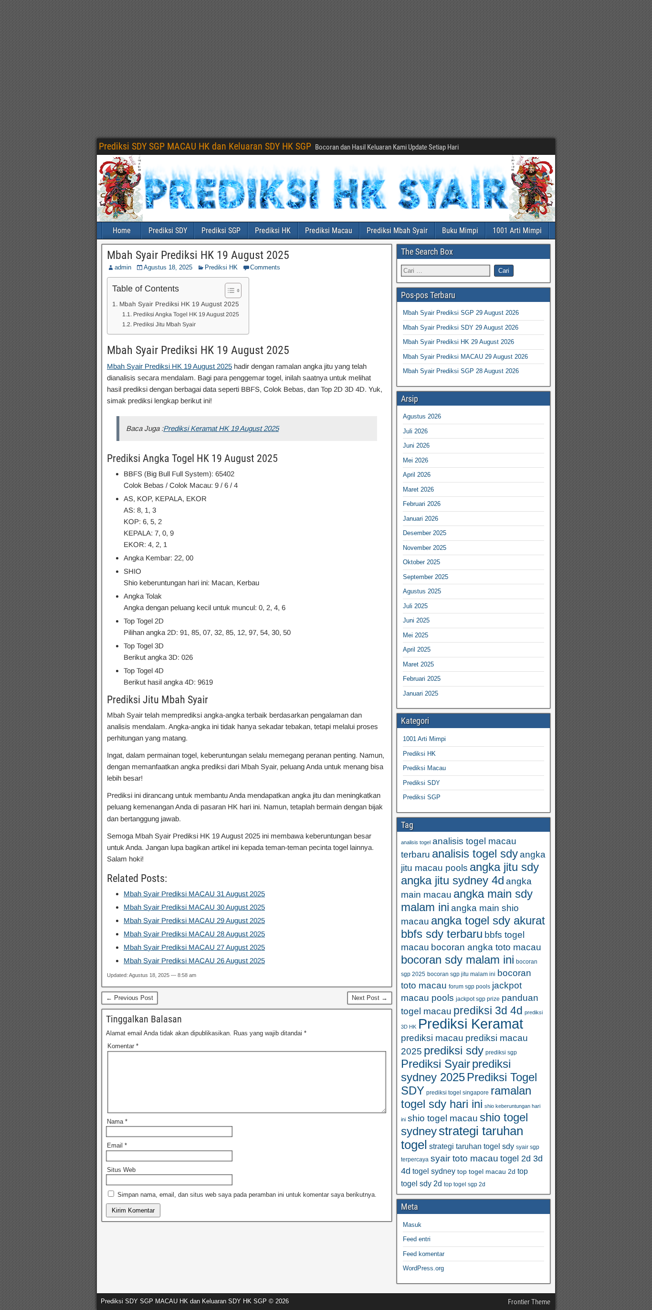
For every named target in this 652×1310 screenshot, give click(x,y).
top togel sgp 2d (464, 1184)
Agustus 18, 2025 (168, 267)
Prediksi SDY (167, 230)
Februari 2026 (422, 503)
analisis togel (416, 842)
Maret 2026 (418, 489)
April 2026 (417, 474)
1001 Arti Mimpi (517, 230)
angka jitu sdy (504, 866)
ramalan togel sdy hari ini (466, 1097)
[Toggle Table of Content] (228, 290)
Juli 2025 (415, 606)
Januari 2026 (420, 518)
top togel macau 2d (486, 1171)
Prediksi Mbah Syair (397, 230)
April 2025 (417, 649)
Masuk (412, 1224)
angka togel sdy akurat (488, 920)
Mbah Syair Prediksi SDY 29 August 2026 (460, 327)
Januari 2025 (420, 693)
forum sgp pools (469, 986)
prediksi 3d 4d (488, 1010)
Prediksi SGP (221, 230)
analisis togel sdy (475, 853)
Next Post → (370, 997)
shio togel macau (443, 1118)
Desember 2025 (424, 533)
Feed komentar (423, 1253)
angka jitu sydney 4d (452, 880)
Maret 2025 (418, 664)
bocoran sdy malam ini (457, 959)
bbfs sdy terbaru (442, 933)
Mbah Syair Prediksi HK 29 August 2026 (458, 341)
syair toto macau (464, 1158)
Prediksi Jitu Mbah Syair (164, 324)
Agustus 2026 (422, 416)
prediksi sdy (454, 1050)
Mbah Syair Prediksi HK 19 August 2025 (198, 255)
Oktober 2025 (421, 562)
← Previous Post (129, 997)
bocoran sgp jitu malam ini (461, 974)
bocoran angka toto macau (486, 947)
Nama (117, 1121)
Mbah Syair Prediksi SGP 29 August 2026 (461, 312)
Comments (265, 267)
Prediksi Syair (435, 1064)
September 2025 (425, 576)
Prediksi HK (273, 230)
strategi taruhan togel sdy (471, 1146)
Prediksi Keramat (470, 1023)
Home (122, 230)
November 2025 (424, 547)
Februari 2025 (422, 678)
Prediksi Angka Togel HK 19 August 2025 (186, 314)
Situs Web (121, 1169)
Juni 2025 (416, 620)
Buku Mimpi (460, 230)
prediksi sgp (501, 1052)
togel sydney (433, 1171)
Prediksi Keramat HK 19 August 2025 (221, 428)
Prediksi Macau (328, 230)
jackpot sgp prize (478, 999)
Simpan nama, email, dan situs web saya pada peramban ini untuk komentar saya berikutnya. (247, 1194)
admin (123, 267)
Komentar (122, 1046)
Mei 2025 (415, 635)
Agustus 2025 (422, 591)
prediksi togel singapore (457, 1092)
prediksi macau (432, 1038)
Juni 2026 (416, 445)
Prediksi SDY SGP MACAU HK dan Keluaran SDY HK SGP (205, 146)
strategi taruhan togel (462, 1138)
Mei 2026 (415, 460)
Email (117, 1145)
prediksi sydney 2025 (456, 1070)
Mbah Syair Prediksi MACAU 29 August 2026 (465, 356)
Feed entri (417, 1239)
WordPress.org (423, 1268)
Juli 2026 (415, 431)
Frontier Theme (529, 1302)
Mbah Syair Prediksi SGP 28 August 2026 (461, 371)
